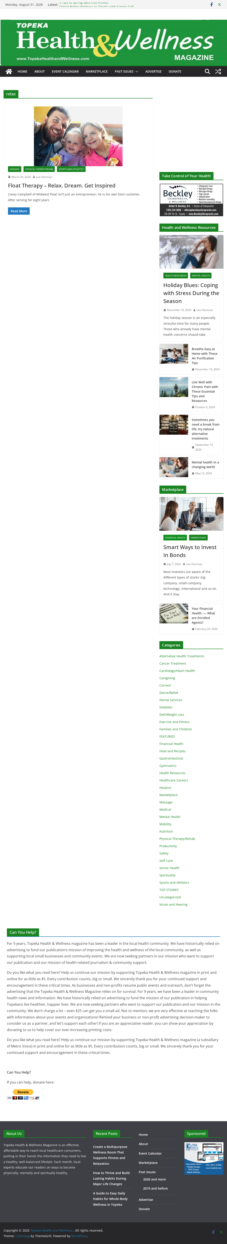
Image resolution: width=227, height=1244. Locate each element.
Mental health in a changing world (205, 464)
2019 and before (155, 1188)
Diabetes (165, 707)
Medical (165, 809)
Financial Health (175, 537)
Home (22, 71)
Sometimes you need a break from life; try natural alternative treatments (205, 429)
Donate (175, 71)
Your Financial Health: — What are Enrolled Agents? (203, 615)
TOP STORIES (169, 890)
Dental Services (170, 700)
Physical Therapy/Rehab (39, 169)
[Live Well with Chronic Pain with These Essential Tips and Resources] (173, 394)
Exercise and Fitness (174, 722)
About (39, 71)
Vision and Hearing (173, 904)
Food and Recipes (172, 751)
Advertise (153, 71)
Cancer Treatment (172, 663)
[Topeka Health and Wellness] (9, 71)
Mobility (165, 824)
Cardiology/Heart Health (177, 671)
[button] (135, 71)
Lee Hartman (44, 177)
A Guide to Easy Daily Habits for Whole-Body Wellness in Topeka (110, 1198)
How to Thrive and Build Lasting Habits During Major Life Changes (111, 1178)
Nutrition (166, 831)
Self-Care (166, 860)
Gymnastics (167, 766)
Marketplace (97, 71)
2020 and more (154, 1179)
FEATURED (167, 736)
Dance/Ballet (168, 692)
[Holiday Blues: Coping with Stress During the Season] (191, 252)
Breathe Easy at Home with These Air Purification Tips (204, 356)
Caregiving (167, 678)
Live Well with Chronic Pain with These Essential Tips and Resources (205, 391)
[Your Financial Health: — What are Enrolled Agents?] (173, 619)
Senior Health (169, 868)
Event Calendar (65, 71)
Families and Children (175, 729)
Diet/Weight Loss (171, 714)
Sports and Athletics (71, 169)
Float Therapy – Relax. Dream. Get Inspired (61, 185)
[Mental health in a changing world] (173, 467)
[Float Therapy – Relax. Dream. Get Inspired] (78, 136)
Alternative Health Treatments (181, 656)
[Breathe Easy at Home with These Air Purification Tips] (173, 359)
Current (165, 685)
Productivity (168, 846)
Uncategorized (170, 897)
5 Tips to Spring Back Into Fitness (83, 4)
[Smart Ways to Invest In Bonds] (191, 514)
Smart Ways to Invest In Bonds (190, 551)
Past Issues (124, 71)
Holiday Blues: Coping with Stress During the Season (191, 293)
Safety (163, 853)
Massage (15, 169)
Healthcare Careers (173, 780)
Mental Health (201, 275)
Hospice (165, 787)
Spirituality (167, 875)
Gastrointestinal (171, 758)
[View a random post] (218, 71)
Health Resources (175, 275)
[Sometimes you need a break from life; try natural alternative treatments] (173, 435)
